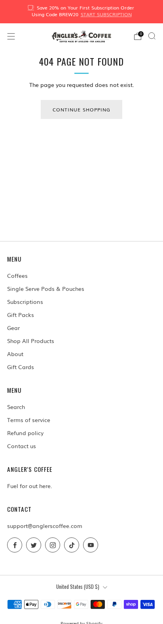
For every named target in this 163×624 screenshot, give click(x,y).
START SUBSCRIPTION (106, 14)
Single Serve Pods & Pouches (45, 288)
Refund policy (25, 433)
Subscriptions (25, 301)
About (15, 354)
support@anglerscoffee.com (44, 526)
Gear (13, 328)
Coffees (17, 275)
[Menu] (11, 36)
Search (16, 407)
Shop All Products (30, 341)
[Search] (152, 36)
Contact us (21, 446)
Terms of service (28, 420)
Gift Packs (20, 315)
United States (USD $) (77, 586)
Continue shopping (81, 109)
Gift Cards (20, 367)
